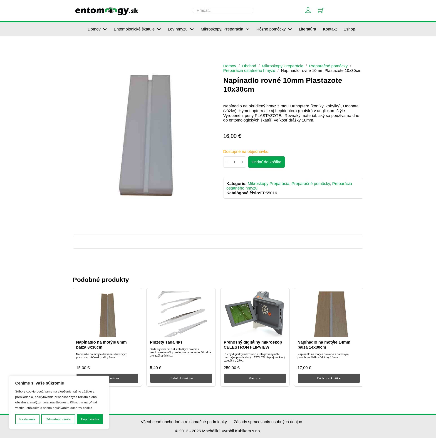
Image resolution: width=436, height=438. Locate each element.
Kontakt (330, 29)
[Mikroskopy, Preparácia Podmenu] (247, 29)
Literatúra (307, 29)
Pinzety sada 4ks (166, 342)
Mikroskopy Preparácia (282, 66)
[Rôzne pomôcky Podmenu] (290, 29)
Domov (94, 29)
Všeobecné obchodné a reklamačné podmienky (184, 422)
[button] (207, 70)
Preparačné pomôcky (328, 66)
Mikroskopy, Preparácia (222, 29)
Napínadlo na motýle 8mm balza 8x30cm (101, 344)
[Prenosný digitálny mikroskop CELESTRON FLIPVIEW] (255, 314)
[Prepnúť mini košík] (321, 10)
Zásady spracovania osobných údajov (268, 422)
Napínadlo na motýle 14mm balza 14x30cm (323, 344)
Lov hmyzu (178, 29)
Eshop (349, 29)
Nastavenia (27, 419)
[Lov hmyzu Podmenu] (192, 29)
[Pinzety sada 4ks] (181, 314)
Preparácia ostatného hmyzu (249, 70)
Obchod (249, 66)
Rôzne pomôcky (271, 29)
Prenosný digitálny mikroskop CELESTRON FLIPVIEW (253, 344)
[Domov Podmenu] (105, 29)
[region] (59, 402)
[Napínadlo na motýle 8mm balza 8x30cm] (107, 314)
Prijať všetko (90, 419)
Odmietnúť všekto (58, 419)
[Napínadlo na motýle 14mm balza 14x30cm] (328, 314)
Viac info (255, 378)
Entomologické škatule (134, 29)
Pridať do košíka (181, 378)
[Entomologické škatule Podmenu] (159, 29)
